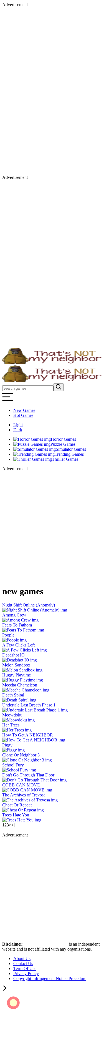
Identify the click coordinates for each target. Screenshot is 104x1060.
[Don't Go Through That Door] (34, 780)
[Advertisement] (24, 90)
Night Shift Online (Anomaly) (28, 605)
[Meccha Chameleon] (25, 690)
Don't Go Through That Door (28, 775)
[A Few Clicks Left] (24, 650)
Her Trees (10, 725)
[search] (59, 387)
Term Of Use (24, 968)
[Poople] (14, 640)
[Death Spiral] (19, 700)
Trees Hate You (15, 815)
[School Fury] (19, 770)
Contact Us (23, 963)
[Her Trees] (17, 730)
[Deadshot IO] (19, 660)
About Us (22, 958)
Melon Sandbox (16, 665)
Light (18, 424)
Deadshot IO (13, 655)
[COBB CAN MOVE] (27, 790)
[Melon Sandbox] (22, 670)
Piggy (7, 745)
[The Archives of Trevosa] (30, 800)
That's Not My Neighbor (47, 944)
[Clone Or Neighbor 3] (27, 760)
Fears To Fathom (17, 625)
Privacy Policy (26, 973)
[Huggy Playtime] (22, 680)
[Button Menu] (7, 401)
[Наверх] (4, 989)
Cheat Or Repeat (17, 805)
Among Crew (14, 615)
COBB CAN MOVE (21, 785)
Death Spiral (13, 695)
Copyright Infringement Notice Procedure (49, 978)
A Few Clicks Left (18, 645)
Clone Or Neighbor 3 (21, 755)
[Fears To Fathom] (23, 630)
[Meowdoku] (18, 720)
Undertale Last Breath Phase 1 (28, 705)
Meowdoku (12, 715)
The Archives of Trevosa (23, 795)
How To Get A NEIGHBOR (27, 735)
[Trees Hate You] (21, 820)
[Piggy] (13, 750)
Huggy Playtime (16, 675)
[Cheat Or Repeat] (23, 810)
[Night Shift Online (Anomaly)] (34, 610)
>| (13, 825)
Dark (17, 429)
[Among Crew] (20, 620)
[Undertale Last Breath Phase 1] (35, 710)
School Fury (13, 765)
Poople (8, 635)
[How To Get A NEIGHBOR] (33, 740)
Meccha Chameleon (19, 685)
